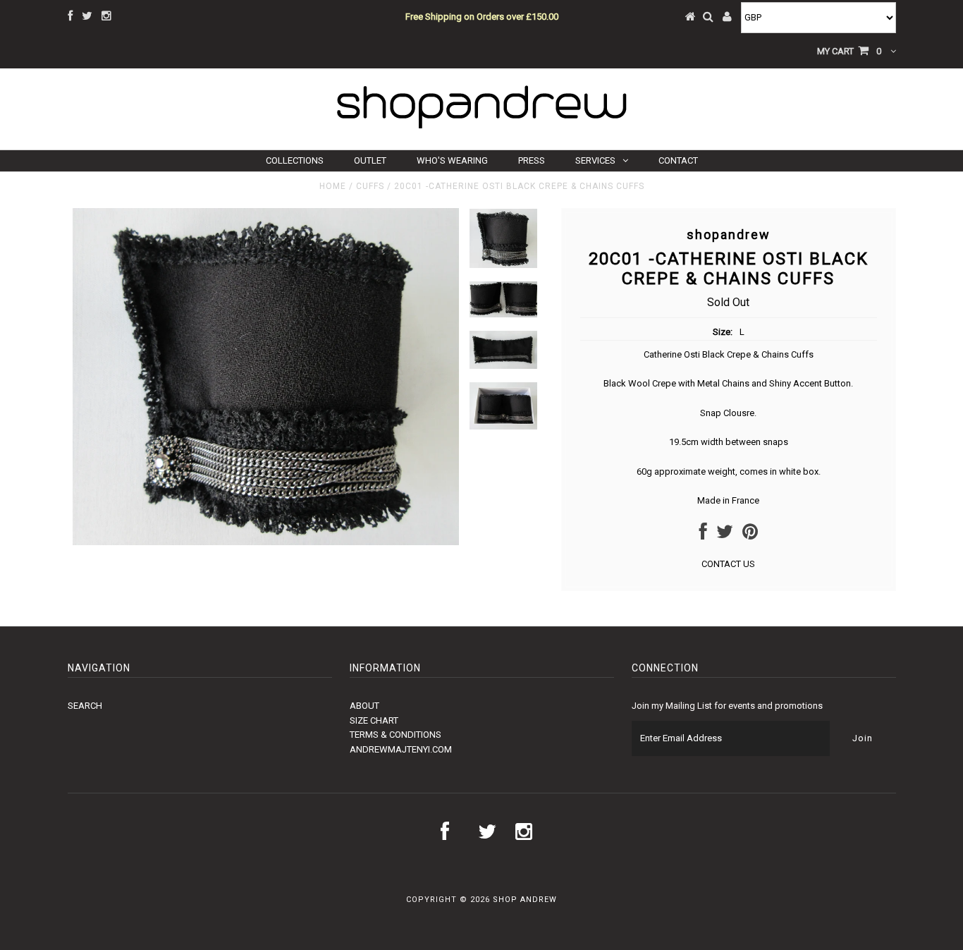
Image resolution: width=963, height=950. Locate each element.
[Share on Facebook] (703, 535)
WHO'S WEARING (452, 160)
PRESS (531, 160)
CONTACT (678, 160)
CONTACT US (728, 564)
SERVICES (595, 160)
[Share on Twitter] (724, 535)
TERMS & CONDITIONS (395, 734)
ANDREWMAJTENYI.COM (401, 749)
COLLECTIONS (295, 160)
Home (332, 186)
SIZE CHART (374, 720)
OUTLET (370, 160)
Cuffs (370, 186)
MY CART (849, 51)
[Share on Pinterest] (750, 535)
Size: (722, 332)
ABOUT (364, 705)
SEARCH (85, 705)
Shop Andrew (525, 899)
